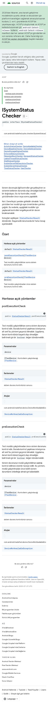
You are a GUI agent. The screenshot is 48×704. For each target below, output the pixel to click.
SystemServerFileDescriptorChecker (18, 163)
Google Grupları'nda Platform (13, 643)
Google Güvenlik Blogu (11, 639)
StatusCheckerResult (30, 218)
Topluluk (22, 690)
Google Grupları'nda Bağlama (13, 651)
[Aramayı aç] (27, 2)
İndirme (5, 606)
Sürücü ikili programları (11, 617)
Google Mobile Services (11, 673)
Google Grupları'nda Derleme (13, 647)
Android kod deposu (10, 598)
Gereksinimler (7, 602)
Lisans (43, 690)
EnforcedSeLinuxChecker (14, 154)
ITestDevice (30, 255)
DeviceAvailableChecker (32, 146)
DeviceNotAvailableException (19, 414)
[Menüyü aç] (3, 3)
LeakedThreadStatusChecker (15, 158)
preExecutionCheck (14, 277)
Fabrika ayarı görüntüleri (11, 613)
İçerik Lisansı (33, 577)
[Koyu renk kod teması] (44, 313)
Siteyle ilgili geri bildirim (20, 694)
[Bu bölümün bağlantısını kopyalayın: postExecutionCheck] (27, 306)
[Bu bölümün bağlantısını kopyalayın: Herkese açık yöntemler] (38, 298)
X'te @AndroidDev (9, 632)
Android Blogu (7, 635)
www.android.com (9, 669)
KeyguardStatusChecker (33, 156)
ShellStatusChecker (12, 161)
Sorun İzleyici (7, 681)
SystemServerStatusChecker (15, 166)
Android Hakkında (9, 690)
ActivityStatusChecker (13, 146)
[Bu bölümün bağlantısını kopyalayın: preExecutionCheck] (26, 427)
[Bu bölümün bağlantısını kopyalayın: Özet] (11, 234)
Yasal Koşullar (33, 690)
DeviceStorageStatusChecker (16, 151)
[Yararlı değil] (27, 82)
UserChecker (26, 168)
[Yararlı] (23, 82)
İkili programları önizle (10, 610)
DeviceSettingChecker (32, 149)
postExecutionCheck (14, 255)
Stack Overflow (8, 677)
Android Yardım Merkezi (11, 661)
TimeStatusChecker (12, 168)
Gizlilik (5, 694)
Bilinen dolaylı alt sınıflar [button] (24, 156)
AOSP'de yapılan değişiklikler (15, 39)
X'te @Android (7, 628)
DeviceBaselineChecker (13, 149)
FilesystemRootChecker (13, 156)
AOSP (4, 77)
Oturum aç (40, 3)
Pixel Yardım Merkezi (10, 665)
